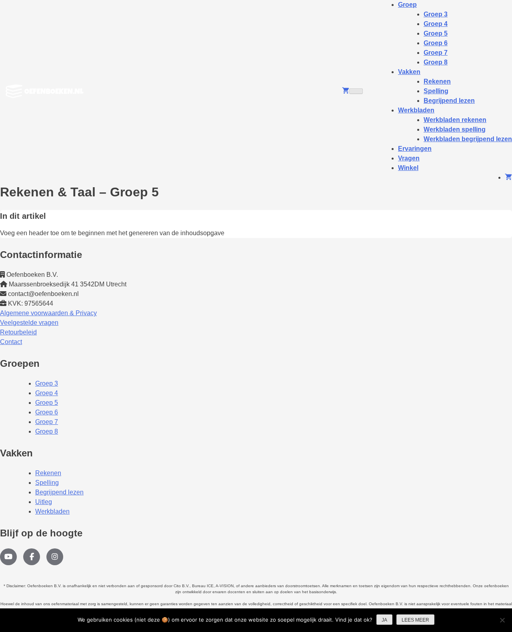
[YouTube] (8, 556)
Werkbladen (416, 110)
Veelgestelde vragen (29, 322)
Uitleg (43, 501)
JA (384, 620)
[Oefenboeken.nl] (46, 91)
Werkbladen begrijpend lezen (468, 139)
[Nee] (502, 620)
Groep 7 (46, 421)
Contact (11, 341)
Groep (407, 4)
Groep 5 (46, 402)
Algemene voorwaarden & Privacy (48, 313)
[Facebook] (31, 556)
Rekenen (48, 473)
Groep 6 (46, 412)
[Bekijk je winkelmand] (345, 91)
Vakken (409, 71)
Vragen (409, 158)
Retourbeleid (18, 332)
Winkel (408, 167)
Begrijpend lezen (449, 100)
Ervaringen (415, 148)
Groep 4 (46, 393)
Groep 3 (46, 383)
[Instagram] (54, 556)
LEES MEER (415, 620)
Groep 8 (436, 62)
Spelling (47, 482)
